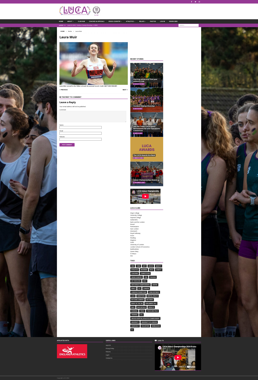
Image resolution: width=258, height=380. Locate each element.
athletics (134, 270)
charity (158, 270)
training (134, 315)
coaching (134, 273)
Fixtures (108, 352)
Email (61, 131)
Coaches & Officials (96, 21)
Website (62, 137)
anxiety (158, 266)
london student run (138, 292)
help (144, 281)
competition (145, 273)
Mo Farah (149, 300)
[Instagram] (199, 2)
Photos (153, 21)
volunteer (145, 326)
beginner (144, 270)
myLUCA (108, 345)
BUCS (151, 270)
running (134, 311)
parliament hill (150, 303)
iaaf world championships (140, 285)
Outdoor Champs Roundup (144, 106)
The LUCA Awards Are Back (144, 155)
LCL (139, 288)
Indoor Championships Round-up (146, 180)
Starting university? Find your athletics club (145, 80)
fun (146, 277)
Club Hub (81, 21)
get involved (135, 281)
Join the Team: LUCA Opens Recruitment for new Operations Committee (146, 128)
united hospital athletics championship (145, 318)
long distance (154, 292)
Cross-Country (114, 21)
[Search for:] (188, 25)
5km (132, 266)
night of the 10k (137, 303)
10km (138, 266)
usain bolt (135, 326)
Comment (62, 110)
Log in (162, 21)
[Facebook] (191, 2)
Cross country (136, 277)
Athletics (130, 21)
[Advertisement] (152, 10)
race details (141, 307)
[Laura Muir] (93, 84)
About (69, 21)
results (151, 307)
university (135, 322)
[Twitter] (195, 2)
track (142, 311)
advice (151, 266)
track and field (152, 311)
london (146, 288)
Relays (141, 21)
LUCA (133, 296)
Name (61, 125)
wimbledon (156, 326)
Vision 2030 (173, 21)
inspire (154, 285)
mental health (152, 296)
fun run (153, 277)
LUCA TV (161, 340)
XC (132, 330)
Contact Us (109, 358)
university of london (149, 322)
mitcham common (137, 300)
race (132, 307)
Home (61, 21)
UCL (141, 315)
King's (133, 288)
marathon (141, 296)
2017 (144, 266)
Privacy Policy (110, 348)
